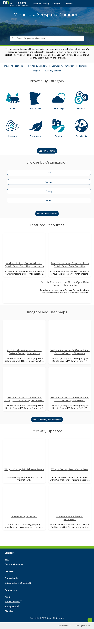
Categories (58, 3)
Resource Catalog (41, 3)
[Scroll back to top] (90, 620)
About (7, 597)
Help (7, 559)
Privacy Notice (11, 606)
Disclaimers (10, 611)
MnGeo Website (12, 601)
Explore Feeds (64, 625)
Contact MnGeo (12, 578)
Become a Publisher (14, 564)
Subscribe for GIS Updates (17, 583)
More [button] (68, 3)
